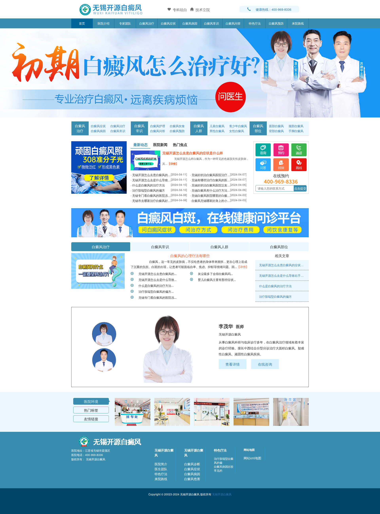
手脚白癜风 (296, 131)
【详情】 (173, 164)
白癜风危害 (192, 479)
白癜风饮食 (177, 126)
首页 (82, 23)
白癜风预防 (276, 23)
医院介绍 (103, 23)
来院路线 (298, 23)
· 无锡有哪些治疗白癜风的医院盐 (210, 180)
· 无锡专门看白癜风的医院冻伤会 (151, 195)
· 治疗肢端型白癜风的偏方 (148, 190)
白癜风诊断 (192, 464)
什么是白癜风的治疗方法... (155, 285)
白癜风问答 (233, 23)
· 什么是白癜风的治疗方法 (148, 185)
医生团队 (161, 469)
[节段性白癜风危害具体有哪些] (98, 271)
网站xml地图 (252, 458)
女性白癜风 (236, 131)
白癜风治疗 (146, 23)
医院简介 (161, 464)
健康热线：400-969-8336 (273, 9)
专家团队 (125, 23)
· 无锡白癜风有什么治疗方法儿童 (210, 190)
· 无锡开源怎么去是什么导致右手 (151, 180)
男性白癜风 (217, 131)
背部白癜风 (276, 131)
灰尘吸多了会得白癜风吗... (214, 273)
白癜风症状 (168, 23)
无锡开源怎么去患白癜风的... (156, 273)
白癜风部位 (258, 128)
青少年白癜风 (238, 126)
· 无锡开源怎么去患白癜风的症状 (151, 175)
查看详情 (232, 364)
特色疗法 (255, 23)
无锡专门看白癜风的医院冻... (156, 297)
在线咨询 (265, 364)
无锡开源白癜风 (164, 452)
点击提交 (300, 188)
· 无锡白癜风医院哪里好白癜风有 (210, 195)
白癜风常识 (211, 23)
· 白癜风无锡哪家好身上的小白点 (210, 200)
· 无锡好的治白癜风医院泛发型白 (210, 185)
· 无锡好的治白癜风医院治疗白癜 (210, 175)
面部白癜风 (276, 126)
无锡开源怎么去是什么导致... (156, 279)
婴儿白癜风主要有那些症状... (215, 279)
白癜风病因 (189, 23)
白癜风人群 (199, 128)
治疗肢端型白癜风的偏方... (155, 291)
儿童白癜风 (217, 126)
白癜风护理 (157, 126)
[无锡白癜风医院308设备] (190, 72)
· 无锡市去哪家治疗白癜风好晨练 (151, 200)
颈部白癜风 (296, 126)
